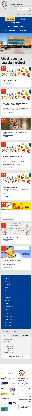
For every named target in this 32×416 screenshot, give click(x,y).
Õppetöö (21, 19)
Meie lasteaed (13, 8)
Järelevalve (8, 325)
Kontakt (23, 30)
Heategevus (8, 300)
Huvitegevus (10, 30)
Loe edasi (7, 83)
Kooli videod (8, 316)
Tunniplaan (12, 13)
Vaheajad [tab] (25, 335)
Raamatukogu (9, 306)
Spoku (6, 287)
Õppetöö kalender (15, 356)
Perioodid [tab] (15, 335)
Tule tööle (8, 322)
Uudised (7, 281)
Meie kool (7, 8)
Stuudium (20, 13)
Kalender (28, 13)
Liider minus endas (16, 27)
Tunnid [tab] (6, 335)
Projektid (7, 297)
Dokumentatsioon (10, 291)
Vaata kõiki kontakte (25, 407)
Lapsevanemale (16, 23)
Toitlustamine (9, 309)
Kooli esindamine (10, 319)
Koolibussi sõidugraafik (19, 14)
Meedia (7, 303)
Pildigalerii (8, 313)
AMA (2, 413)
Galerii (29, 14)
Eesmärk (7, 278)
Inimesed (7, 284)
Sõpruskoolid (8, 294)
